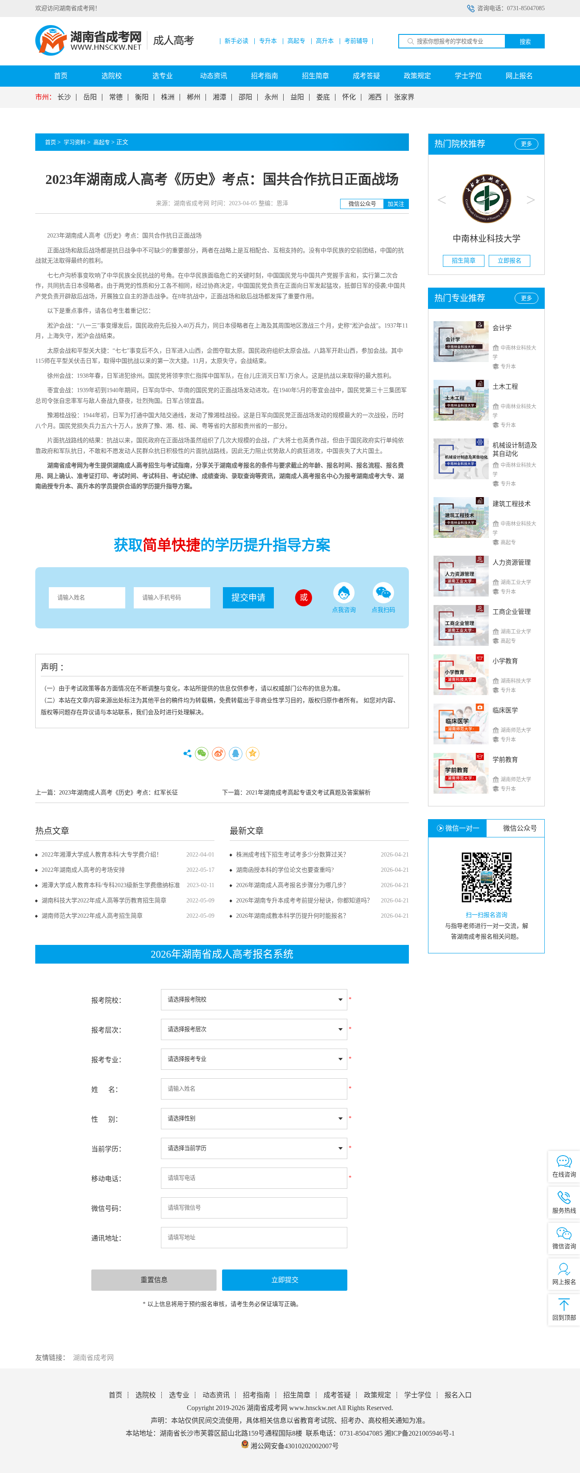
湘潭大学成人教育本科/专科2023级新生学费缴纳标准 (111, 885)
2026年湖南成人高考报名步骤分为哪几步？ (292, 885)
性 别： (106, 1119)
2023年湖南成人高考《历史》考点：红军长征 (118, 792)
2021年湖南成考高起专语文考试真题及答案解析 (308, 792)
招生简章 (315, 75)
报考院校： (108, 1000)
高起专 (296, 41)
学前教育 (505, 759)
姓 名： (106, 1089)
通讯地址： (108, 1238)
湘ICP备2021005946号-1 (419, 1433)
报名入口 (458, 1395)
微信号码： (108, 1208)
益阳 (297, 97)
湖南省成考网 (65, 465)
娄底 (323, 97)
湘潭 (219, 97)
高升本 (325, 41)
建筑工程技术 (512, 503)
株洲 (168, 97)
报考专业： (108, 1059)
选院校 (111, 75)
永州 (271, 97)
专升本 (268, 41)
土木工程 (505, 386)
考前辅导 (356, 41)
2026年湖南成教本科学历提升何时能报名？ (292, 916)
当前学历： (108, 1149)
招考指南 (264, 75)
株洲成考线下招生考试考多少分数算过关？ (292, 854)
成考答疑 (366, 75)
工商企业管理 (512, 611)
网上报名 (519, 75)
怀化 (349, 97)
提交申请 (248, 597)
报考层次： (108, 1030)
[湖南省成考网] (114, 54)
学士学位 (468, 75)
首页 (61, 75)
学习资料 (75, 142)
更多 (526, 144)
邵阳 (245, 97)
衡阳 (142, 97)
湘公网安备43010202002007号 (295, 1446)
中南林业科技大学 (487, 238)
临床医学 (505, 710)
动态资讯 (213, 75)
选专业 (162, 75)
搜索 (525, 42)
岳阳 (90, 97)
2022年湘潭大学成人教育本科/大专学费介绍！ (102, 854)
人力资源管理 (512, 562)
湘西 (375, 97)
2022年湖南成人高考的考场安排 (83, 870)
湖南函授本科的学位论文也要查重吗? (285, 870)
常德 (116, 97)
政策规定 (417, 75)
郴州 (193, 97)
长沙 (64, 97)
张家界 (404, 97)
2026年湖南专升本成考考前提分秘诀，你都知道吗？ (304, 900)
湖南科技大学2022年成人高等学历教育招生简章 (104, 900)
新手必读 (236, 41)
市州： (45, 97)
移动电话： (108, 1178)
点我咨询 (344, 610)
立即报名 (509, 260)
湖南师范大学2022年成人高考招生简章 (92, 916)
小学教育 (505, 661)
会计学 (502, 328)
